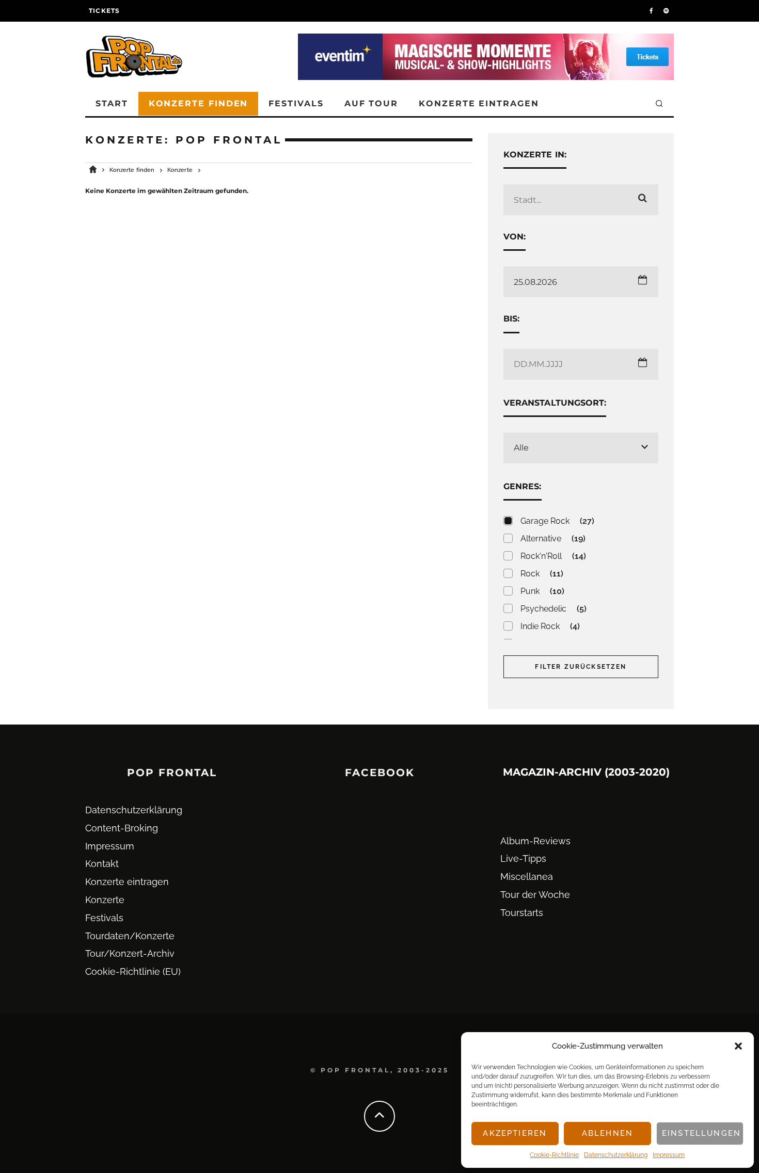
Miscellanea (526, 876)
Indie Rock (550, 626)
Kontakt (102, 863)
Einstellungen (701, 1133)
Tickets (104, 10)
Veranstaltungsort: (554, 403)
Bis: (511, 319)
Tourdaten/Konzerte (130, 935)
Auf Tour (371, 103)
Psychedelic (553, 609)
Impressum (669, 1155)
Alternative (553, 538)
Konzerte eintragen (479, 103)
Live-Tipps (523, 858)
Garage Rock (557, 521)
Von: (514, 237)
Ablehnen (607, 1133)
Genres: (522, 486)
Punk (542, 591)
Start (112, 103)
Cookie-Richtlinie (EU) (133, 971)
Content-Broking (121, 828)
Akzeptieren (515, 1133)
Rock (541, 574)
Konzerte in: (534, 154)
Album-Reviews (535, 840)
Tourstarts (521, 912)
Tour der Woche (535, 894)
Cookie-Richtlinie (554, 1155)
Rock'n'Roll (553, 556)
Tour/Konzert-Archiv (130, 953)
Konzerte (104, 899)
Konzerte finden (198, 103)
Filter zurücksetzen (580, 666)
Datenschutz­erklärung (615, 1155)
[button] (738, 1046)
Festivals (295, 103)
